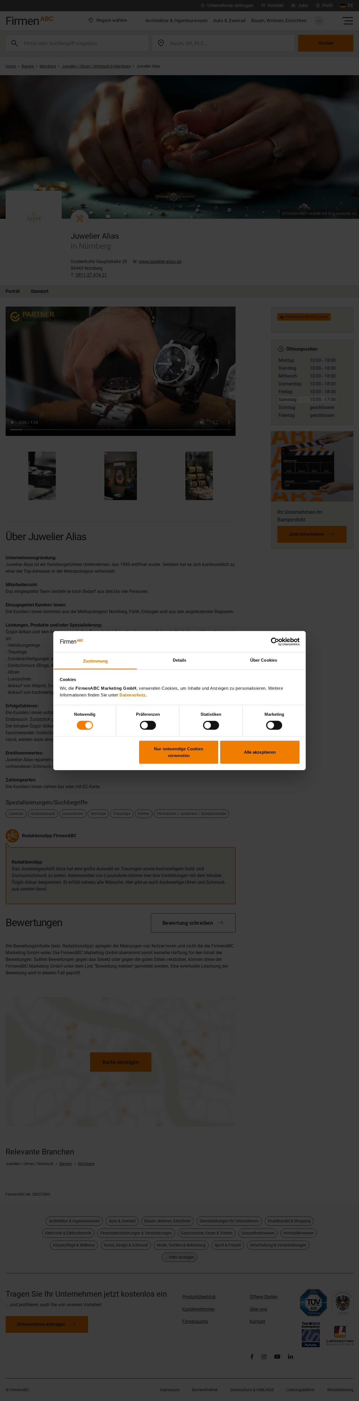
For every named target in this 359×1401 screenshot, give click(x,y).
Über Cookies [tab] (263, 660)
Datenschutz (132, 695)
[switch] (148, 725)
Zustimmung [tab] (95, 661)
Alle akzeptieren (260, 751)
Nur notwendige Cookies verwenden (178, 752)
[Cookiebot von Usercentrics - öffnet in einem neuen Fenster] (275, 642)
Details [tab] (180, 660)
